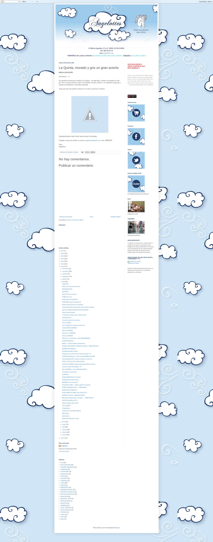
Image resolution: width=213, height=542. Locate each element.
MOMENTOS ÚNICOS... (69, 348)
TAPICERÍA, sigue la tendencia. (71, 302)
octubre (64, 274)
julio (63, 281)
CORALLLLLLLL (67, 297)
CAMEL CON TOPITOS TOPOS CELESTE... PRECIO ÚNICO (80, 346)
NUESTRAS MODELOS (67, 492)
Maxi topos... (66, 413)
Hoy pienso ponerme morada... (71, 320)
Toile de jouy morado (68, 312)
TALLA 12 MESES (67, 336)
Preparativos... (66, 408)
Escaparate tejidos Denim (70, 351)
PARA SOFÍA (64, 496)
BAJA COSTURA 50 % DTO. (70, 418)
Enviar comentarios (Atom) (75, 220)
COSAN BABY (64, 471)
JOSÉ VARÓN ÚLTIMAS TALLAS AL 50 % (74, 392)
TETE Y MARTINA (65, 508)
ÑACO (62, 519)
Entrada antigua (115, 217)
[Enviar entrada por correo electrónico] (82, 152)
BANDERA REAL (67, 289)
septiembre (65, 276)
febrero (64, 432)
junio (64, 422)
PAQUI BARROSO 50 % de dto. (71, 377)
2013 (62, 261)
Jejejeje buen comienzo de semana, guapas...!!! (76, 354)
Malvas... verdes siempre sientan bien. (73, 343)
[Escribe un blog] (88, 152)
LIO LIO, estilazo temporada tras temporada (75, 310)
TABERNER (64, 505)
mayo (64, 424)
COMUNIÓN (64, 469)
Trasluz (62, 514)
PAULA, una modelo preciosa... (71, 286)
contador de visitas (133, 263)
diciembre (65, 268)
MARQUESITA (64, 487)
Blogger (117, 527)
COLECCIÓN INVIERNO (69, 328)
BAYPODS (65, 291)
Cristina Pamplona (67, 341)
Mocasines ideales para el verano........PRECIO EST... (78, 398)
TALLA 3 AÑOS (66, 323)
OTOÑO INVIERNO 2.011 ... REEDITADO (74, 387)
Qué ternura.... (66, 416)
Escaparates (64, 474)
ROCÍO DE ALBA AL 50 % (70, 400)
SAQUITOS (63, 503)
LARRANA (65, 374)
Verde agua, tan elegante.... (70, 299)
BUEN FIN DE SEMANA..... (70, 390)
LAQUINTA (63, 478)
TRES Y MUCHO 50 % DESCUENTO (73, 361)
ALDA (62, 462)
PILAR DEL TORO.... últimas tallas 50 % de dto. (76, 385)
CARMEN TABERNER (67, 467)
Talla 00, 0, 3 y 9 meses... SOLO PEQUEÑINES (76, 338)
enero (64, 435)
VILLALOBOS (66, 405)
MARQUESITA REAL (66, 489)
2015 (62, 256)
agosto (64, 279)
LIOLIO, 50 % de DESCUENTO (71, 411)
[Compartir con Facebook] (92, 152)
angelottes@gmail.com (92, 140)
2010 (62, 438)
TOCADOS (63, 512)
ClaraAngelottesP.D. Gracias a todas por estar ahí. (77, 359)
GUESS (62, 476)
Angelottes (64, 446)
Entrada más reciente (65, 217)
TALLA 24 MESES (67, 330)
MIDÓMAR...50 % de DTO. (70, 382)
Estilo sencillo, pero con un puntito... (73, 304)
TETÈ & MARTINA (65, 510)
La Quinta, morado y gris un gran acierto (74, 315)
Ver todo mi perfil (64, 451)
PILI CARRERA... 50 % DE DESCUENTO (74, 369)
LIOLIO (62, 483)
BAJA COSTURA (65, 465)
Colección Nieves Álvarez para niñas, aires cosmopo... (78, 307)
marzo (64, 429)
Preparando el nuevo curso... (71, 379)
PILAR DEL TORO (65, 498)
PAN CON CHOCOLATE (67, 494)
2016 (62, 253)
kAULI (62, 517)
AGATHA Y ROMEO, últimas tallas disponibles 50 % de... (79, 364)
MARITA (62, 485)
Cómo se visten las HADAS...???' (72, 367)
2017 (62, 251)
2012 (62, 264)
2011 (62, 266)
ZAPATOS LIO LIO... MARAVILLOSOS (73, 395)
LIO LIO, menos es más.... (69, 294)
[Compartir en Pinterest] (94, 152)
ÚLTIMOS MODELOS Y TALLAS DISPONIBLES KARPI (78, 356)
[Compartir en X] (90, 152)
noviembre (65, 271)
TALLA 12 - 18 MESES (69, 333)
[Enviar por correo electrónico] (86, 152)
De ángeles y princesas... (69, 372)
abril (63, 427)
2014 (62, 258)
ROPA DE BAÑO (65, 501)
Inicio (91, 217)
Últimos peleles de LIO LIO (70, 403)
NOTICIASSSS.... (67, 317)
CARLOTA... (65, 284)
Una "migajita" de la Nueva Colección (73, 325)
